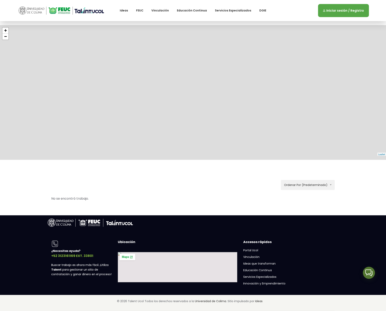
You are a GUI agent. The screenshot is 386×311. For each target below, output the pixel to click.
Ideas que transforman (259, 264)
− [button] (5, 36)
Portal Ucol (250, 250)
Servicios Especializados (233, 10)
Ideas (124, 10)
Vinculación (160, 10)
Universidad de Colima (210, 301)
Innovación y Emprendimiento (264, 283)
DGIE (262, 10)
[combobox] (308, 185)
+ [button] (5, 30)
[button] (369, 273)
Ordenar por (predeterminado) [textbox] (305, 185)
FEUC (139, 10)
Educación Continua (192, 10)
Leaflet (381, 154)
